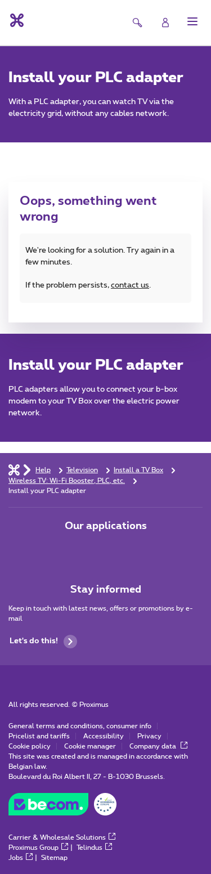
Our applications (106, 526)
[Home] (14, 469)
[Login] (165, 22)
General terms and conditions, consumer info (79, 726)
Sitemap (54, 857)
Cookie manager (90, 746)
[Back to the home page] (16, 20)
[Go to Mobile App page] (74, 550)
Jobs (15, 857)
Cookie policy (29, 746)
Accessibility (103, 736)
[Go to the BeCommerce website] (62, 807)
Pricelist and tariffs (39, 736)
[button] (192, 21)
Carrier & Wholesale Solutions (57, 837)
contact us (130, 285)
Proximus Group (33, 847)
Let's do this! (34, 641)
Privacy (149, 736)
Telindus (89, 847)
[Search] (137, 22)
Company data (153, 746)
